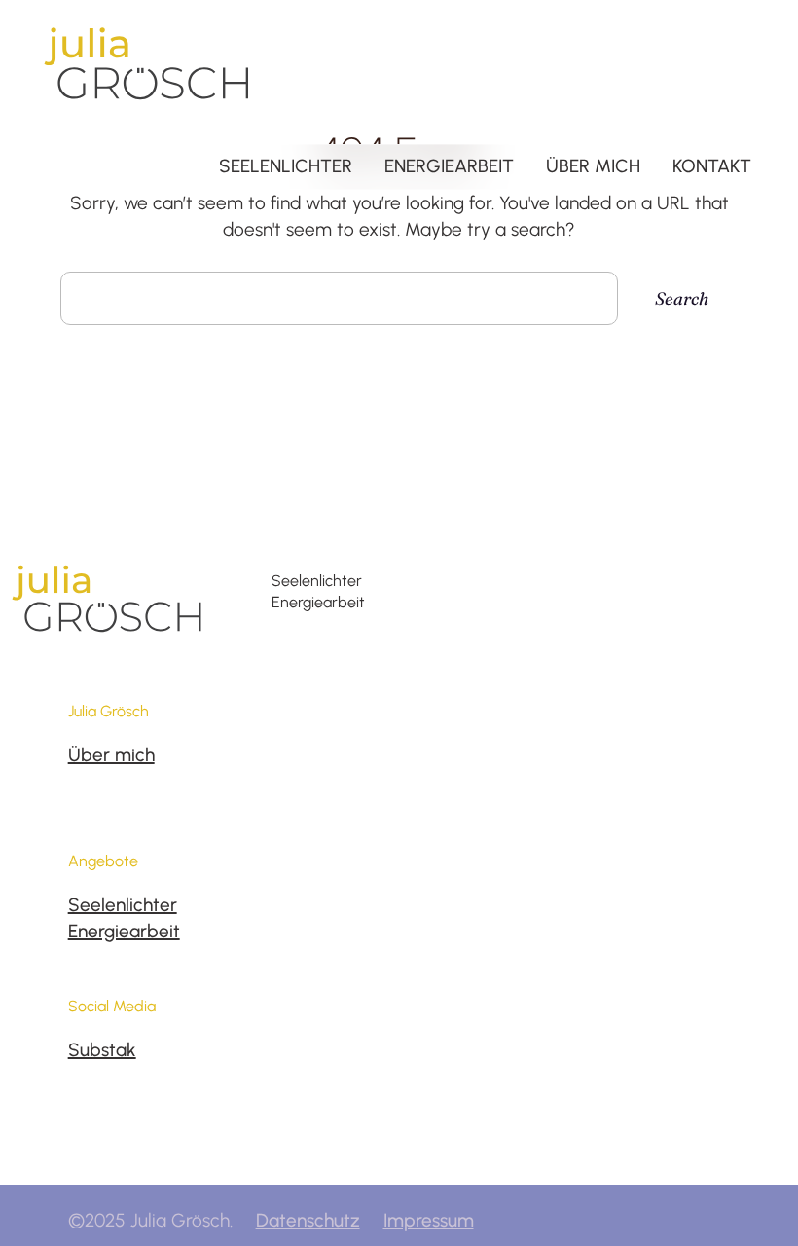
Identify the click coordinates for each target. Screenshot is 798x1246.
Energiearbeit (124, 931)
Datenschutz (308, 1220)
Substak (102, 1050)
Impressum (428, 1220)
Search (681, 298)
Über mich (111, 755)
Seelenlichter (122, 905)
